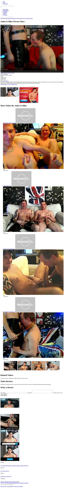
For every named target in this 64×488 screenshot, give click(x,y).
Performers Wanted (15, 481)
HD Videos (30, 18)
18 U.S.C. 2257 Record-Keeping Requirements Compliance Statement (14, 482)
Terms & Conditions (19, 486)
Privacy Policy (3, 486)
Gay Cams (5, 15)
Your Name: (2, 392)
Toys (8, 471)
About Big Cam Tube (4, 476)
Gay (5, 77)
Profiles (4, 13)
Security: (55, 392)
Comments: (29, 392)
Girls (4, 1)
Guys (4, 2)
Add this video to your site (5, 84)
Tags (6, 471)
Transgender (5, 3)
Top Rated (5, 11)
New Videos (5, 9)
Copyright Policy (10, 486)
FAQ (10, 476)
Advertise (2, 481)
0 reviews (6, 80)
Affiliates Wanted (7, 481)
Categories (5, 12)
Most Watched (6, 10)
